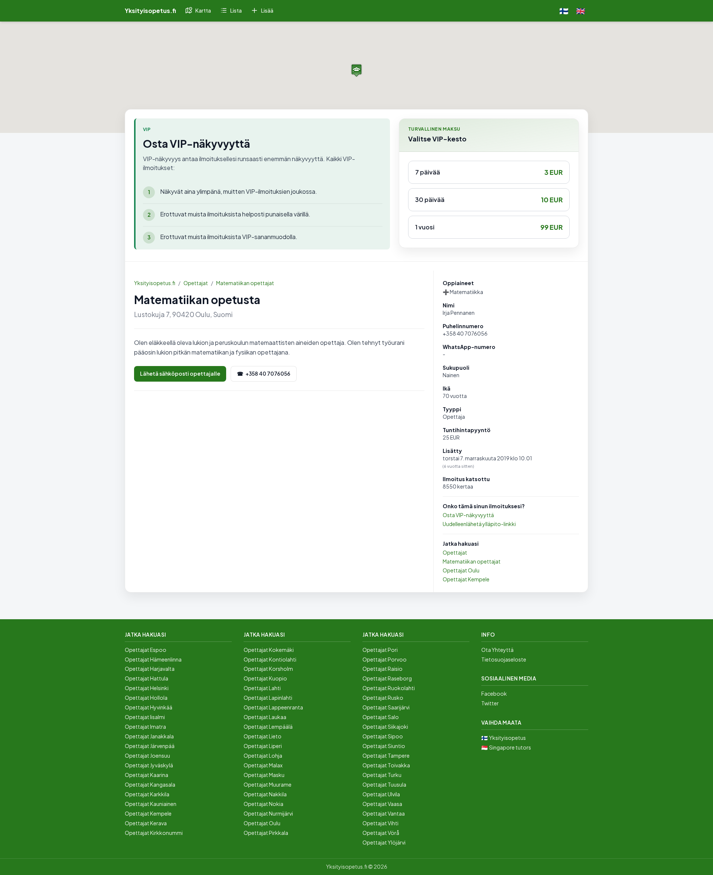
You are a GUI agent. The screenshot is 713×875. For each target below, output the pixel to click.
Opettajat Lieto (262, 736)
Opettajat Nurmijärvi (268, 813)
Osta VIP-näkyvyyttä (468, 515)
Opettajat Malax (263, 765)
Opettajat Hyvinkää (148, 707)
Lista (236, 10)
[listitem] (489, 172)
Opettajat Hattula (146, 678)
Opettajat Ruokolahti (388, 688)
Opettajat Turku (381, 774)
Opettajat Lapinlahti (268, 697)
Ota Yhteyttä (497, 649)
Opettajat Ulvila (381, 794)
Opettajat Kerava (146, 823)
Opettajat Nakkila (265, 794)
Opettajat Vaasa (382, 803)
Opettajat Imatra (145, 726)
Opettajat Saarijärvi (386, 707)
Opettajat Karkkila (147, 794)
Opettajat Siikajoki (385, 726)
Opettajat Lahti (262, 688)
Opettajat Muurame (268, 784)
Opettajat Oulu (461, 570)
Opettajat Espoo (145, 649)
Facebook (494, 693)
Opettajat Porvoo (384, 659)
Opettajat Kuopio (265, 678)
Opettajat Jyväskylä (149, 765)
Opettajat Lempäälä (268, 726)
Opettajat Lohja (263, 755)
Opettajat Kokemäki (269, 649)
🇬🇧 (580, 10)
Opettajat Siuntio (383, 745)
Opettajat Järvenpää (150, 745)
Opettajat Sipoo (382, 736)
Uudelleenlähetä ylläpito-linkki (479, 523)
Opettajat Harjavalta (150, 668)
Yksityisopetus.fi (154, 283)
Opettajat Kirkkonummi (154, 832)
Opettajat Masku (264, 774)
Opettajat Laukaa (265, 717)
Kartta (203, 10)
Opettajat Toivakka (386, 765)
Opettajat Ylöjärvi (384, 842)
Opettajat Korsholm (268, 668)
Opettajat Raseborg (387, 678)
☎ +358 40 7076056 (263, 373)
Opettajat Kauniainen (150, 803)
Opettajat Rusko (382, 697)
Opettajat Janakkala (149, 736)
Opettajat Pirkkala (266, 832)
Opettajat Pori (380, 649)
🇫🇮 (564, 10)
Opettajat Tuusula (384, 784)
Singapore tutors (510, 747)
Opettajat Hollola (146, 697)
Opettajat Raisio (382, 668)
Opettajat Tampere (386, 755)
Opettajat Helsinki (147, 688)
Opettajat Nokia (263, 803)
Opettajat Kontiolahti (270, 659)
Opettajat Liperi (263, 745)
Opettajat (195, 283)
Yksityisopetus (507, 737)
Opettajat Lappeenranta (273, 707)
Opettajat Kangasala (150, 784)
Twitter (490, 703)
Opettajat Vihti (380, 823)
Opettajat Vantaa (383, 813)
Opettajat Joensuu (147, 755)
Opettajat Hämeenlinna (153, 659)
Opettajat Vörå (380, 832)
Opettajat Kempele (466, 579)
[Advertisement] (279, 452)
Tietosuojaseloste (503, 659)
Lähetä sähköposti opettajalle (180, 373)
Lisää (267, 10)
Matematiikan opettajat (245, 283)
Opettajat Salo (380, 717)
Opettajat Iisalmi (145, 717)
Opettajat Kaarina (146, 774)
